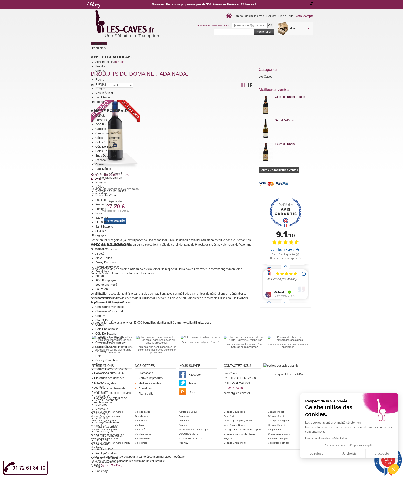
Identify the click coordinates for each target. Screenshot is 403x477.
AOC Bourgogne (105, 280)
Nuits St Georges (106, 426)
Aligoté (99, 253)
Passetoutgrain (105, 431)
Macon (99, 386)
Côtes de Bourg (105, 142)
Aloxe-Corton (103, 258)
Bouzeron (101, 289)
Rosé (98, 213)
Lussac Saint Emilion (108, 177)
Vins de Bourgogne (111, 244)
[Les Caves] (134, 22)
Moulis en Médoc (106, 195)
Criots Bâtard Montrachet (111, 347)
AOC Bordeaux (105, 124)
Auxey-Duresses (105, 262)
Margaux (101, 182)
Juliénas (100, 84)
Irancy (99, 378)
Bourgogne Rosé (106, 284)
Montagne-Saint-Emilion (110, 191)
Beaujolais (102, 271)
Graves (99, 164)
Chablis (100, 293)
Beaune (100, 276)
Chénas (100, 70)
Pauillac (100, 200)
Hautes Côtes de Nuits (109, 373)
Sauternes (101, 217)
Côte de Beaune (106, 333)
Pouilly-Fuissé (104, 449)
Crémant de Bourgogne (110, 342)
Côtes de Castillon (107, 151)
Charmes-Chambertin (109, 302)
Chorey (100, 315)
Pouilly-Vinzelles (106, 453)
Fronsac (100, 160)
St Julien (100, 231)
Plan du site (285, 16)
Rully (98, 466)
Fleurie (99, 79)
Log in (311, 4)
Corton (99, 324)
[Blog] (93, 10)
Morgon (100, 88)
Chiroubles (102, 75)
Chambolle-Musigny (108, 298)
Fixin (98, 355)
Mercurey (101, 404)
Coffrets (100, 115)
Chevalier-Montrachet (109, 311)
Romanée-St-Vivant (107, 462)
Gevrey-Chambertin (107, 360)
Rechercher (263, 31)
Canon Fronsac (105, 133)
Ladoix (99, 382)
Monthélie (101, 418)
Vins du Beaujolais (111, 57)
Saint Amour (103, 97)
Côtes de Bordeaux (107, 137)
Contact (271, 16)
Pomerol (100, 208)
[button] (393, 469)
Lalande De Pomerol (108, 173)
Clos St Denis (104, 320)
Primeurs (101, 120)
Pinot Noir (101, 440)
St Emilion (101, 222)
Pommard (101, 444)
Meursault (101, 409)
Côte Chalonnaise (106, 329)
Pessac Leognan (106, 204)
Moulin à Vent (104, 93)
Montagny (101, 413)
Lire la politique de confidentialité (326, 438)
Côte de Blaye (104, 146)
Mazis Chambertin (106, 400)
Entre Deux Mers (106, 155)
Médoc (99, 186)
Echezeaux (102, 351)
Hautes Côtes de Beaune (111, 369)
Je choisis (349, 453)
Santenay (101, 471)
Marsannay (102, 395)
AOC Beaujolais (105, 62)
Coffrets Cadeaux (106, 249)
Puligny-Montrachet (107, 457)
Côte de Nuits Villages (109, 338)
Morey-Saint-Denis (107, 422)
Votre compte (304, 16)
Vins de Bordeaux (110, 111)
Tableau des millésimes (249, 16)
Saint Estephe (104, 226)
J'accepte (382, 453)
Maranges (101, 391)
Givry (98, 364)
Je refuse (316, 453)
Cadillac (100, 129)
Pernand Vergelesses (109, 435)
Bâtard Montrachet (107, 267)
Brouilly (100, 66)
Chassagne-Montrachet (110, 307)
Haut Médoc (103, 169)
